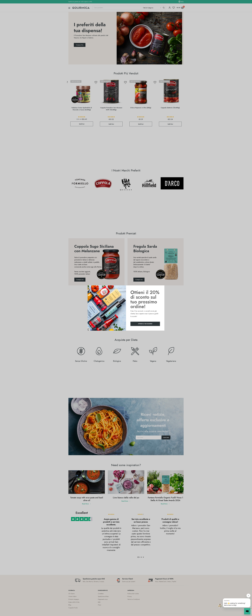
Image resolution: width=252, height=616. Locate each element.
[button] (145, 324)
